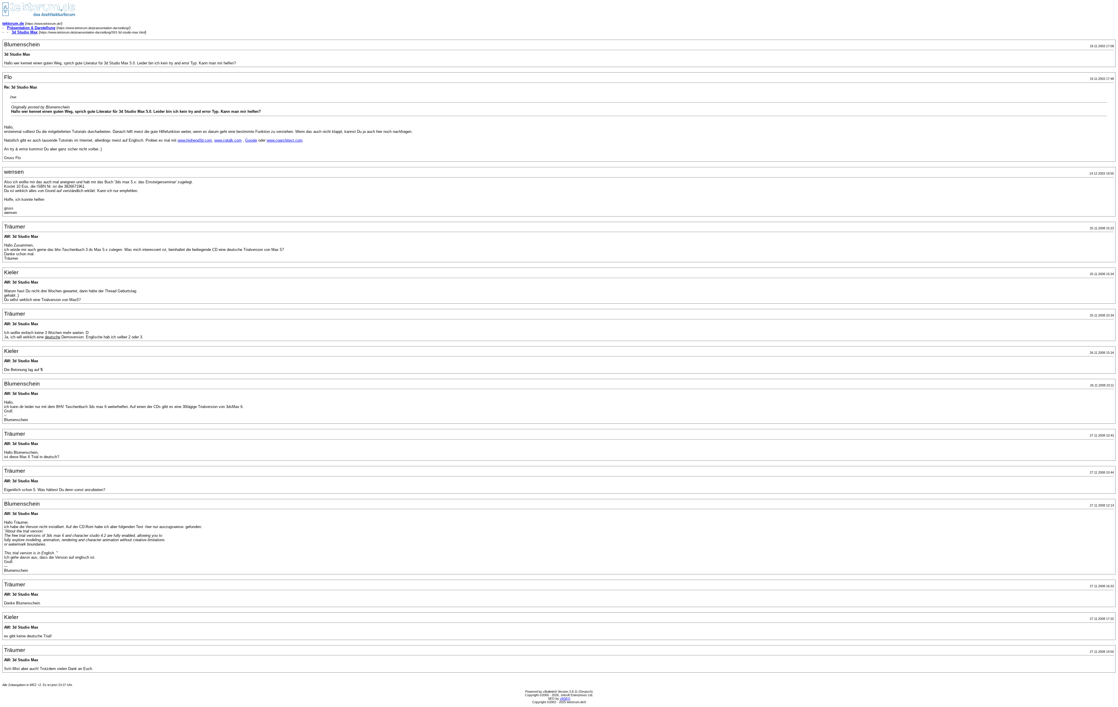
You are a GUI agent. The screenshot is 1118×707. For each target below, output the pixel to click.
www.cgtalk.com (228, 140)
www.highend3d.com (195, 140)
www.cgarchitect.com (285, 140)
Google (251, 140)
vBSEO (565, 698)
